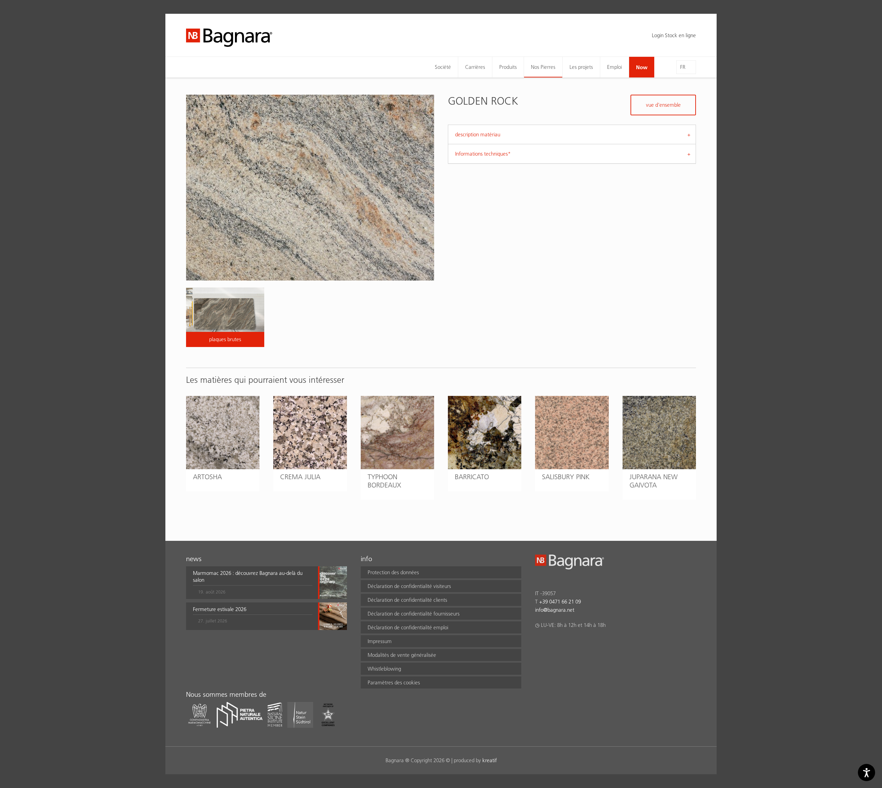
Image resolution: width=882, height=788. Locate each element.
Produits (508, 67)
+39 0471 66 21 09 (560, 601)
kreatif (489, 760)
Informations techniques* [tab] (483, 153)
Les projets (581, 67)
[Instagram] (552, 643)
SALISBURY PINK (565, 477)
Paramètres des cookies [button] (394, 682)
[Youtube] (579, 643)
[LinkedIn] (566, 643)
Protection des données (393, 572)
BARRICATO (472, 477)
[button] (252, 582)
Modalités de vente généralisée (402, 655)
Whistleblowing (384, 668)
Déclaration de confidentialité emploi (408, 627)
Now (641, 67)
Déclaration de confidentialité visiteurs (409, 586)
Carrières (475, 67)
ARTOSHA (207, 477)
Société (443, 67)
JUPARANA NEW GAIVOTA (653, 481)
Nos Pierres (543, 67)
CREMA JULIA (300, 477)
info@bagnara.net (554, 610)
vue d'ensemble (663, 105)
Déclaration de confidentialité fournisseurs (414, 613)
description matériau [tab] (477, 134)
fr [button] (682, 67)
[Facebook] (539, 643)
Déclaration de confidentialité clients (407, 600)
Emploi (614, 67)
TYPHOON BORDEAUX (384, 481)
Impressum (380, 641)
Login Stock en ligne (674, 35)
